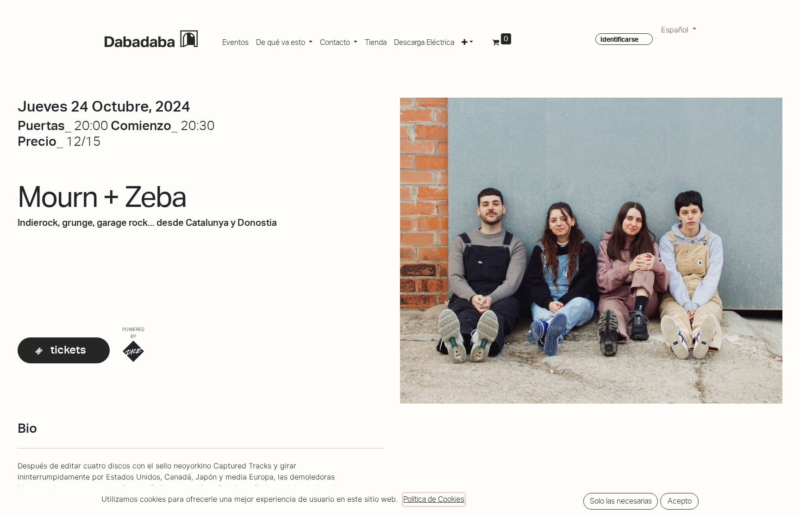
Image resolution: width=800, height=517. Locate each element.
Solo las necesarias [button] (621, 501)
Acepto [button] (680, 501)
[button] (467, 40)
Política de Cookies (433, 499)
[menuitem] (235, 40)
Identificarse (619, 39)
